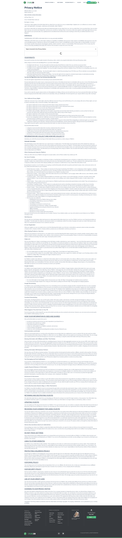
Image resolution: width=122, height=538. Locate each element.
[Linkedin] (63, 533)
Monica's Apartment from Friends (76, 519)
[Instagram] (59, 533)
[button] (50, 2)
